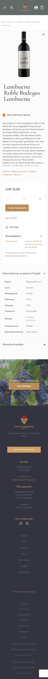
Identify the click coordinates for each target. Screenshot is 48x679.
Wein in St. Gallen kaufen (24, 667)
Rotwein (10, 22)
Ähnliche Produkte (13, 344)
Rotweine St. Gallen (24, 655)
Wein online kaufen (24, 673)
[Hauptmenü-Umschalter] (5, 7)
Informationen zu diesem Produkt (21, 273)
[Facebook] (20, 523)
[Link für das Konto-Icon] (36, 8)
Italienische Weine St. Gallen (24, 649)
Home (24, 535)
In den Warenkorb (17, 207)
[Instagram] (27, 523)
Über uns (24, 547)
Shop (24, 541)
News (24, 554)
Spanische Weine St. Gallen (24, 644)
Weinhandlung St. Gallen (24, 662)
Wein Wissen (24, 560)
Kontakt (24, 566)
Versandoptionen (13, 236)
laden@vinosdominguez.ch (24, 480)
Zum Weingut (24, 386)
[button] (12, 8)
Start (3, 22)
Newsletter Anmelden (24, 450)
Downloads (24, 572)
